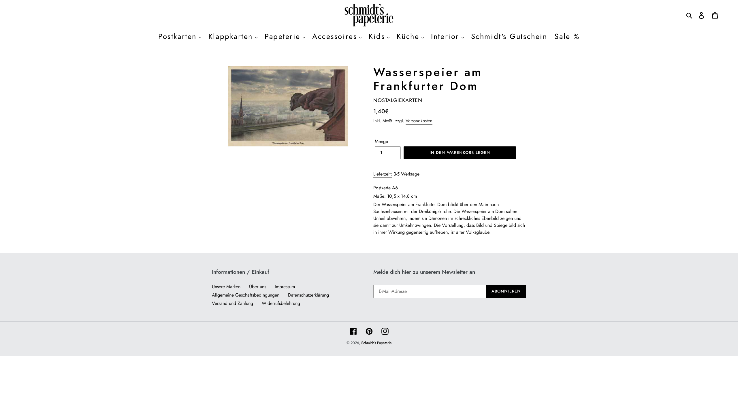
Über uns (257, 286)
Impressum (285, 286)
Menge (381, 141)
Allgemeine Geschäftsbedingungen (245, 295)
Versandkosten (419, 121)
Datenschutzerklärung (308, 295)
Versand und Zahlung (232, 303)
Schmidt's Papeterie (376, 343)
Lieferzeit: (382, 174)
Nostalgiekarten (397, 100)
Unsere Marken (226, 286)
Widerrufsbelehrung (281, 303)
